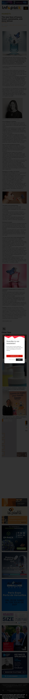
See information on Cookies (13, 698)
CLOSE (19, 359)
